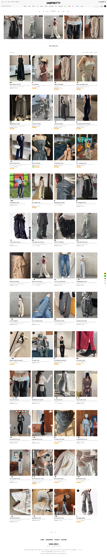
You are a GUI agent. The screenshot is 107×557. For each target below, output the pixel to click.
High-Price (95, 52)
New (83, 52)
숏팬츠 (63, 11)
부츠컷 (48, 11)
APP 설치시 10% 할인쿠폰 (6, 6)
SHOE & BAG (51, 6)
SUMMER (77, 6)
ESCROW (63, 539)
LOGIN (3, 1)
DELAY (82, 6)
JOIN (6, 1)
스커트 (68, 11)
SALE (73, 6)
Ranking (86, 52)
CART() (9, 1)
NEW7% (25, 6)
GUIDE (42, 539)
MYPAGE (12, 1)
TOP (37, 6)
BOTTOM (41, 6)
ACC (56, 6)
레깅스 (59, 11)
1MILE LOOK (61, 6)
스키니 (39, 11)
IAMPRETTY (53, 3)
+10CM (69, 6)
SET (65, 6)
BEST (29, 6)
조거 (43, 11)
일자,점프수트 (53, 11)
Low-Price (91, 52)
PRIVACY (57, 539)
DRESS (46, 6)
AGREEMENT (49, 539)
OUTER (33, 6)
